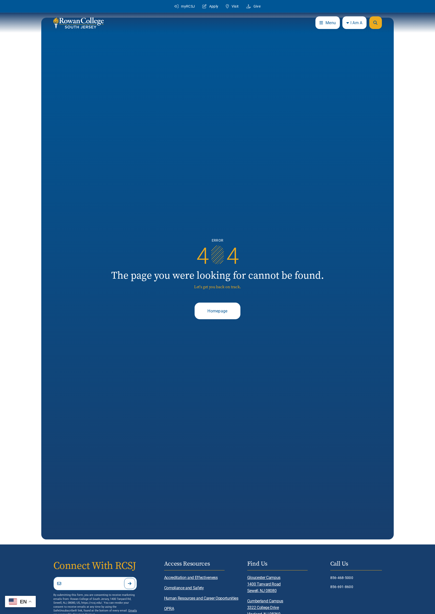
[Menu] (375, 22)
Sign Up (129, 583)
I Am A (356, 22)
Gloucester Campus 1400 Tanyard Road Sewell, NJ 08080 (264, 584)
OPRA (169, 608)
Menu (330, 22)
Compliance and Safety (184, 587)
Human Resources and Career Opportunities (201, 598)
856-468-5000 (341, 577)
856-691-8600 (341, 586)
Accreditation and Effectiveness (191, 577)
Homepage (217, 310)
